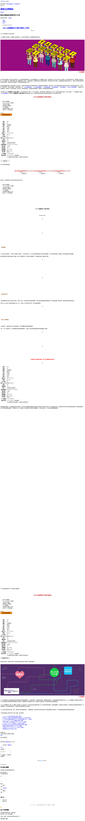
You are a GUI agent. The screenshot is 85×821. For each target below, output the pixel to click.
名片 (4, 23)
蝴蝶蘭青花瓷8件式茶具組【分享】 (10, 728)
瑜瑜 (1, 735)
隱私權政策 (49, 804)
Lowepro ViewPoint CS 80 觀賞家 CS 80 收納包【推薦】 (14, 723)
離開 (6, 818)
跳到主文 (2, 12)
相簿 (4, 20)
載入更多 (2, 749)
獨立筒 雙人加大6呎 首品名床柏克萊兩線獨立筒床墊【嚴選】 (15, 724)
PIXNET (34, 804)
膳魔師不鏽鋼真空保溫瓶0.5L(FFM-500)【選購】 (12, 726)
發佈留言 (2, 756)
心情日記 (10, 17)
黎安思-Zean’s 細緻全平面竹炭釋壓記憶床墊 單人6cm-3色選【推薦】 (16, 717)
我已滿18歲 (3, 818)
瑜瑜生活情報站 (6, 9)
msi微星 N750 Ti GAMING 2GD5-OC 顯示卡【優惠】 (13, 727)
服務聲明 (53, 804)
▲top (1, 747)
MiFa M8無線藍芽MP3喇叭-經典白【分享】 (16, 28)
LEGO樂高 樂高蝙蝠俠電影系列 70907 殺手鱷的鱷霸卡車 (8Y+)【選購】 (17, 719)
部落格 (4, 21)
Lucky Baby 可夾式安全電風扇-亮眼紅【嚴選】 (12, 716)
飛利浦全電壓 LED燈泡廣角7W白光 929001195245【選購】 (15, 721)
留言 (9, 741)
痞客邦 (7, 741)
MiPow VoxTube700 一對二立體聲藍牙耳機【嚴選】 (13, 720)
